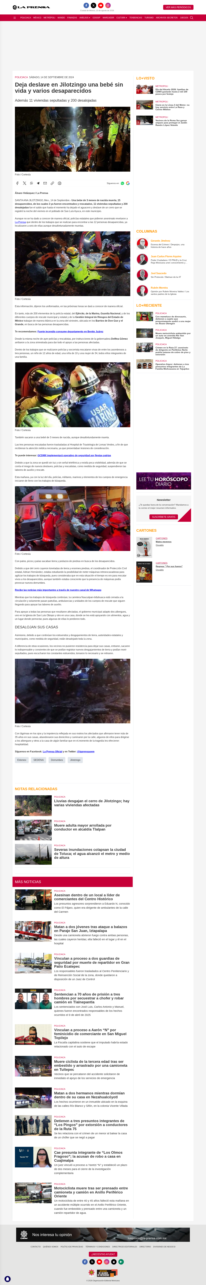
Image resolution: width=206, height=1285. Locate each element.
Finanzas (72, 18)
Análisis (84, 18)
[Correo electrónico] (45, 183)
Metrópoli (49, 18)
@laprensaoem (85, 751)
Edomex (21, 760)
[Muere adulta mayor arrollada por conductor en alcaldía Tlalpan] (33, 830)
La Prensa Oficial (52, 751)
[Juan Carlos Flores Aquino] (142, 259)
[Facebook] (86, 5)
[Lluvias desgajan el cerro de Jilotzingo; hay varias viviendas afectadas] (33, 805)
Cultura (121, 18)
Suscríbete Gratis (163, 517)
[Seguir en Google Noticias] (127, 183)
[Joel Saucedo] (142, 275)
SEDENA (38, 760)
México (37, 18)
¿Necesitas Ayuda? (103, 1254)
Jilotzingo (75, 760)
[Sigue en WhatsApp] (122, 183)
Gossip (96, 18)
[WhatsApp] (31, 183)
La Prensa (20, 222)
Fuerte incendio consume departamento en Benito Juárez (70, 331)
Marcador (108, 18)
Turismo (149, 18)
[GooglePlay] (121, 1262)
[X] (93, 5)
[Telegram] (38, 183)
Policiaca (25, 18)
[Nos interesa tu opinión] (103, 1235)
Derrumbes (57, 760)
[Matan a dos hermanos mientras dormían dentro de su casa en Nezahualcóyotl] (33, 1099)
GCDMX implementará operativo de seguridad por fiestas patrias (74, 455)
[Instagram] (108, 5)
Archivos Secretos (167, 18)
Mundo (61, 18)
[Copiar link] (52, 183)
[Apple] (114, 1262)
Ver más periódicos (178, 7)
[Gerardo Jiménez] (142, 244)
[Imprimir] (59, 183)
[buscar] (191, 18)
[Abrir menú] (15, 18)
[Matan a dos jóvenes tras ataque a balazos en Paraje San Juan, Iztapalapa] (33, 935)
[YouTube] (100, 5)
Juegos (184, 18)
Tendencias (135, 18)
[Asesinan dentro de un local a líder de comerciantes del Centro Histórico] (33, 903)
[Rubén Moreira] (142, 291)
